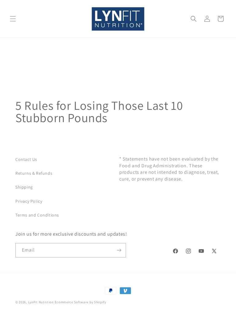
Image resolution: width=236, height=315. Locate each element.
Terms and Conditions (37, 215)
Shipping (24, 187)
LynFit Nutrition (41, 302)
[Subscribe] (119, 250)
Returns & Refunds (33, 173)
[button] (13, 19)
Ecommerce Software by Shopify (80, 302)
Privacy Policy (28, 201)
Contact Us (26, 159)
